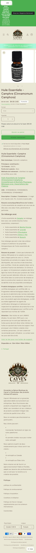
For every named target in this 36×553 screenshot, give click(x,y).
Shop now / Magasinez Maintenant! (23, 13)
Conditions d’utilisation (27, 545)
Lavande (23, 230)
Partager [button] (6, 349)
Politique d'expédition (11, 493)
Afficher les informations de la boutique (16, 148)
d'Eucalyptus (22, 232)
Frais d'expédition (5, 104)
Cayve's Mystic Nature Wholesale (17, 537)
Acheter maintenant (18, 137)
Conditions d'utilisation (11, 498)
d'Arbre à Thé (22, 235)
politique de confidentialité (12, 485)
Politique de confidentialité (11, 545)
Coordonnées (8, 511)
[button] (4, 35)
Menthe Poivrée (25, 227)
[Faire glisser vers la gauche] (14, 86)
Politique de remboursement (13, 489)
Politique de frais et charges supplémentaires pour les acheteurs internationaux (15, 504)
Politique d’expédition (19, 548)
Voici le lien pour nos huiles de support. (17, 339)
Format (3, 107)
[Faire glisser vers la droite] (22, 86)
